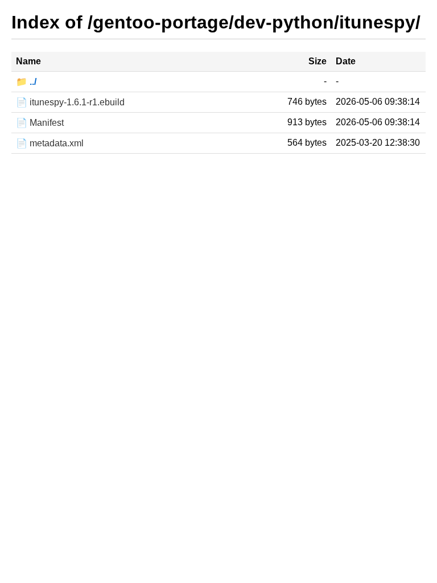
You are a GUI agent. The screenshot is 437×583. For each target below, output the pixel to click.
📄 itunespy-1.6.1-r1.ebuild (70, 102)
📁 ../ (26, 82)
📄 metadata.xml (50, 143)
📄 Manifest (40, 123)
